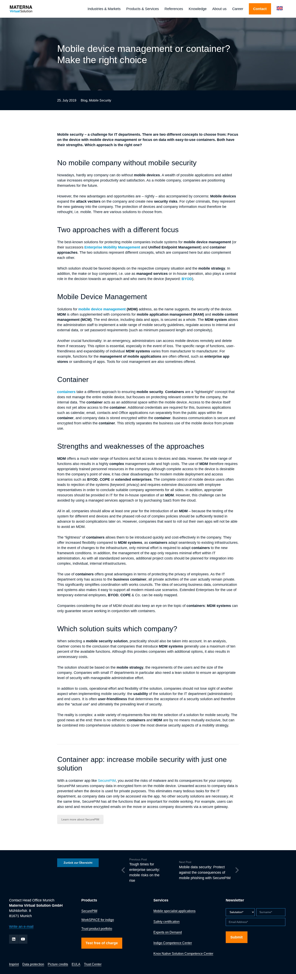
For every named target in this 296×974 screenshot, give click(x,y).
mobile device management (102, 309)
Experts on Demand (167, 932)
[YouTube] (22, 939)
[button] (123, 8)
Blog (84, 100)
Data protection (33, 964)
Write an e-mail (21, 927)
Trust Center (92, 964)
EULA (76, 964)
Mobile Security (100, 100)
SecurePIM (107, 781)
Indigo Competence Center (172, 943)
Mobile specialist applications (174, 911)
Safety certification (166, 921)
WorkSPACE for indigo (97, 920)
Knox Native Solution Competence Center (183, 953)
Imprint (14, 964)
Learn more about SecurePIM (80, 819)
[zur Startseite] (32, 8)
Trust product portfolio (96, 928)
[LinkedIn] (13, 939)
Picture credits (58, 964)
